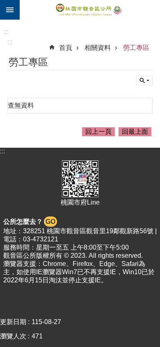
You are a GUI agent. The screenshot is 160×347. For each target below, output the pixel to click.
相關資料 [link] (98, 47)
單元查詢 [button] (144, 81)
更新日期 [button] (13, 321)
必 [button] (10, 10)
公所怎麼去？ (29, 221)
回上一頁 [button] (98, 131)
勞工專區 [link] (136, 47)
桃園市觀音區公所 (90, 10)
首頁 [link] (65, 47)
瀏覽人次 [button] (13, 336)
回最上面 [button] (135, 131)
